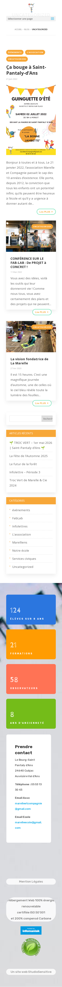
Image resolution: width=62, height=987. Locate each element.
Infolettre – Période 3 (24, 472)
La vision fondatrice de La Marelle (29, 361)
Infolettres (20, 526)
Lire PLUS (44, 212)
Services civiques (24, 559)
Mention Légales (31, 881)
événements (15, 52)
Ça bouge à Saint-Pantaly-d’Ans (26, 70)
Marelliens (19, 542)
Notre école (20, 550)
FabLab (17, 518)
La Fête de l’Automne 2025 (28, 456)
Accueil (18, 29)
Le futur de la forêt (23, 464)
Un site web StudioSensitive (31, 972)
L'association (35, 52)
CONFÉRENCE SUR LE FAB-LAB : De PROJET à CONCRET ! (28, 262)
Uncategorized (17, 59)
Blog (26, 29)
